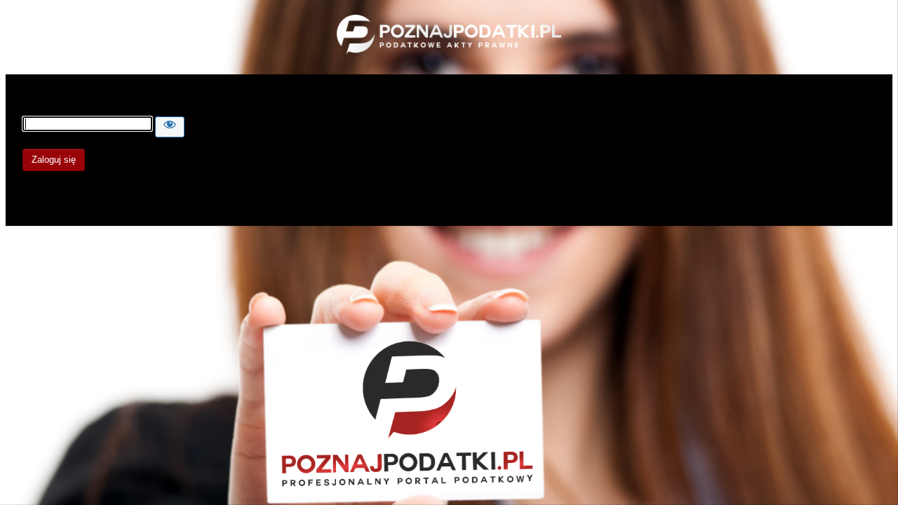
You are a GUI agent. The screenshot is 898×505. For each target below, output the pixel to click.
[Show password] (170, 126)
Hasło (35, 110)
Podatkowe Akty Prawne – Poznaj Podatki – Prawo (449, 36)
